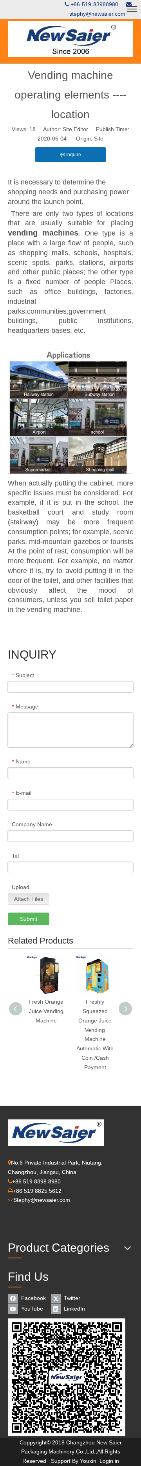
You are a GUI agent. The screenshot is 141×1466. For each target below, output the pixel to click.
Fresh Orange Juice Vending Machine (46, 1011)
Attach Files (28, 899)
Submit (28, 919)
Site (98, 138)
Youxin (88, 1461)
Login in (109, 1461)
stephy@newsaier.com (97, 14)
